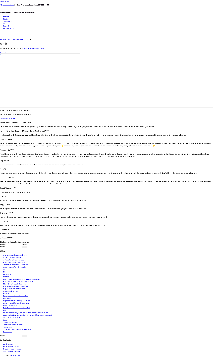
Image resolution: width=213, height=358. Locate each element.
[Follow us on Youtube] (5, 9)
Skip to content (5, 1)
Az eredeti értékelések (7, 118)
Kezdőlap (6, 16)
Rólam (5, 19)
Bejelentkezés (8, 344)
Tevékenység (7, 327)
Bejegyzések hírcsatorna (11, 346)
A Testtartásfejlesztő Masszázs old (15, 262)
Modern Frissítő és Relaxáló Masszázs (16, 303)
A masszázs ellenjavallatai (12, 257)
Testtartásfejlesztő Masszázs (13, 325)
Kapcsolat (6, 26)
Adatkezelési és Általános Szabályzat (15, 265)
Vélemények (7, 21)
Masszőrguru (15, 355)
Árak (4, 23)
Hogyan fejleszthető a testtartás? (14, 289)
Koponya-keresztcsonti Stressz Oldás (15, 296)
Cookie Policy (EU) (9, 28)
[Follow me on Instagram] (4, 9)
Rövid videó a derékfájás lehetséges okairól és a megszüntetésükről (25, 313)
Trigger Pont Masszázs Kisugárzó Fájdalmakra (18, 329)
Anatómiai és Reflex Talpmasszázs (14, 267)
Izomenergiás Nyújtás (10, 291)
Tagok (5, 320)
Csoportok (6, 277)
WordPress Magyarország (11, 351)
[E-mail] (0, 9)
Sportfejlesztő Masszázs (15, 39)
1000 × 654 (25, 48)
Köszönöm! (7, 298)
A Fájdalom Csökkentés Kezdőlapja (15, 255)
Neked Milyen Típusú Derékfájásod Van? (16, 308)
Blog (4, 272)
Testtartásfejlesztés (10, 322)
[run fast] (40, 105)
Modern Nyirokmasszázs (11, 305)
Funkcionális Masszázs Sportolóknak (15, 286)
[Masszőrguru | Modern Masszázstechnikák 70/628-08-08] (7, 5)
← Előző (2, 52)
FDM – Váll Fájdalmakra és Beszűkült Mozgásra (18, 281)
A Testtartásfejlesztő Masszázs (14, 260)
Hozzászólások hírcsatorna (12, 349)
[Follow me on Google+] (2, 9)
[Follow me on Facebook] (1, 9)
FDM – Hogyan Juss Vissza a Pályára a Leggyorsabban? (21, 279)
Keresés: (3, 244)
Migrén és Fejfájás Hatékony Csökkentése (17, 301)
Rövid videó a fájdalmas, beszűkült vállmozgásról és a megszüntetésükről (27, 315)
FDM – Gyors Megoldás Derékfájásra (15, 284)
